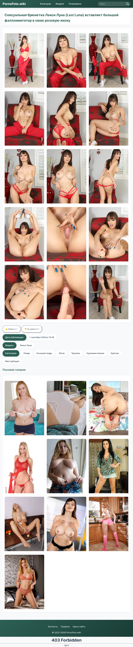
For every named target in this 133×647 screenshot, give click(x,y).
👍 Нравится (11, 329)
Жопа (62, 353)
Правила (65, 626)
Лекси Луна (26, 345)
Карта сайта (79, 626)
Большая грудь (44, 353)
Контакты (53, 626)
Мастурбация (12, 361)
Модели (60, 3)
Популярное (75, 3)
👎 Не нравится (31, 329)
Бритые (115, 353)
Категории (45, 3)
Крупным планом (95, 353)
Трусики (75, 353)
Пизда (27, 353)
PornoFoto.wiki (14, 4)
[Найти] (127, 3)
